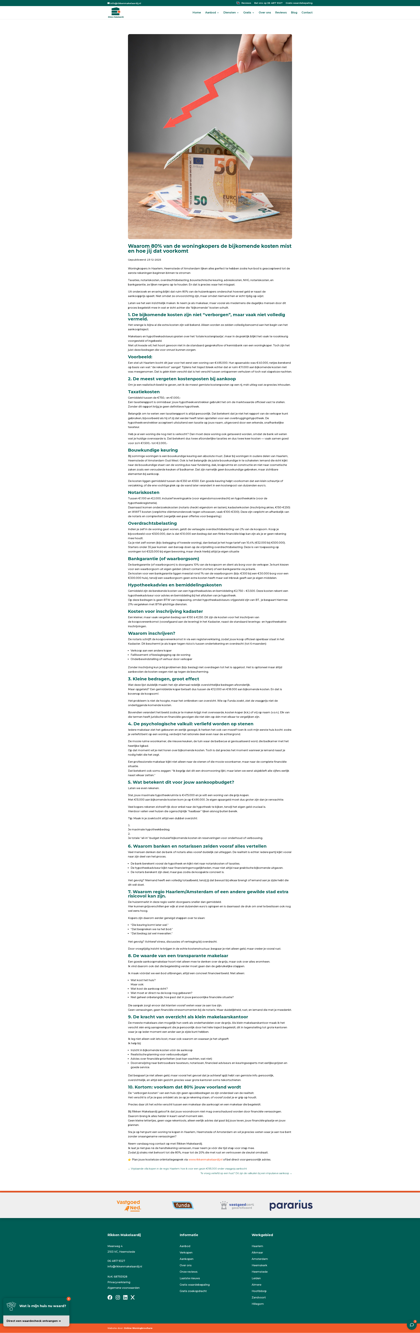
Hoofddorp (259, 1291)
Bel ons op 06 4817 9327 (268, 3)
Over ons (265, 12)
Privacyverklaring (118, 1282)
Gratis (247, 12)
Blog (294, 12)
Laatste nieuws (190, 1278)
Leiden (256, 1278)
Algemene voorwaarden (123, 1287)
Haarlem (257, 1246)
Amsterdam (260, 1259)
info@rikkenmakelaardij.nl (124, 1266)
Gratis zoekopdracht (193, 1291)
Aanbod (210, 12)
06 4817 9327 (116, 1260)
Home (197, 12)
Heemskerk (259, 1265)
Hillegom (258, 1303)
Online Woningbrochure (138, 1328)
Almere (256, 1284)
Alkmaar (257, 1252)
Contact (307, 12)
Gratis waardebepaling (299, 3)
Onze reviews (189, 1271)
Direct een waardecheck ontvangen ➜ (34, 1321)
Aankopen (186, 1259)
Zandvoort (259, 1297)
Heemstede (260, 1271)
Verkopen (186, 1252)
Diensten (229, 12)
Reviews (246, 3)
